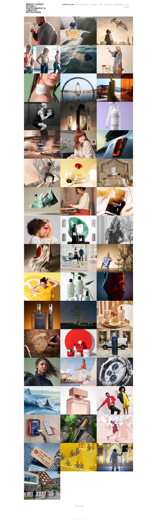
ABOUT (128, 4)
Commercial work (68, 4)
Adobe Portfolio (82, 518)
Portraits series (82, 4)
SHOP (100, 4)
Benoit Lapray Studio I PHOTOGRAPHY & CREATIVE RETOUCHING (36, 8)
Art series (93, 4)
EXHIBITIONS (108, 4)
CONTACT (126, 7)
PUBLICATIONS (118, 4)
